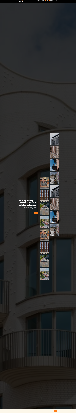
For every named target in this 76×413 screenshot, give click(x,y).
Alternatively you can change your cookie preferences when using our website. (31, 411)
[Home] (21, 1)
